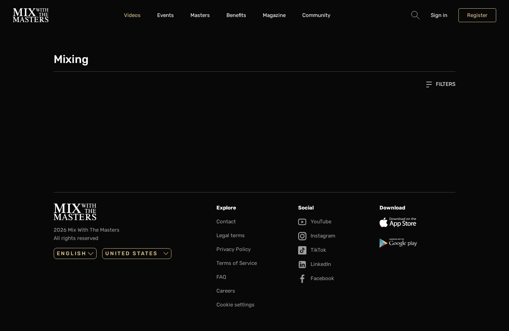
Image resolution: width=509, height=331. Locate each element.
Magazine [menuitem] (274, 15)
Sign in (439, 15)
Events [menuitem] (165, 15)
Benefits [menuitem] (236, 15)
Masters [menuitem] (200, 15)
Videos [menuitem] (132, 15)
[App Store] (417, 222)
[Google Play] (417, 243)
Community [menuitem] (316, 15)
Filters (445, 84)
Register (477, 15)
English (72, 253)
